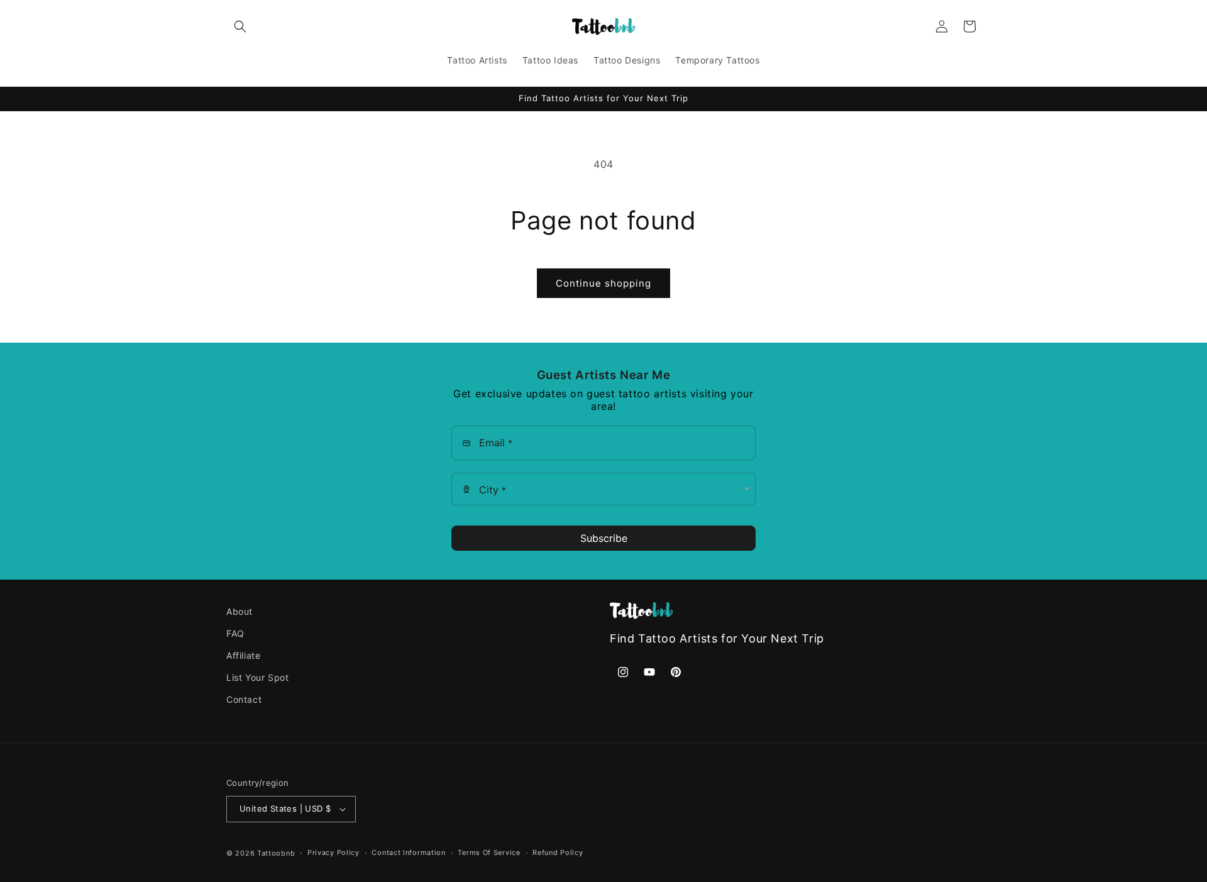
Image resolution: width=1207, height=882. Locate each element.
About (239, 611)
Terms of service (489, 852)
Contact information (408, 852)
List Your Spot (257, 678)
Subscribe (603, 538)
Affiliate (243, 656)
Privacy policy (333, 852)
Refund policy (557, 852)
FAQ (235, 633)
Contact (244, 700)
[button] (240, 26)
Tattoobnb (276, 853)
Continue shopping (603, 283)
